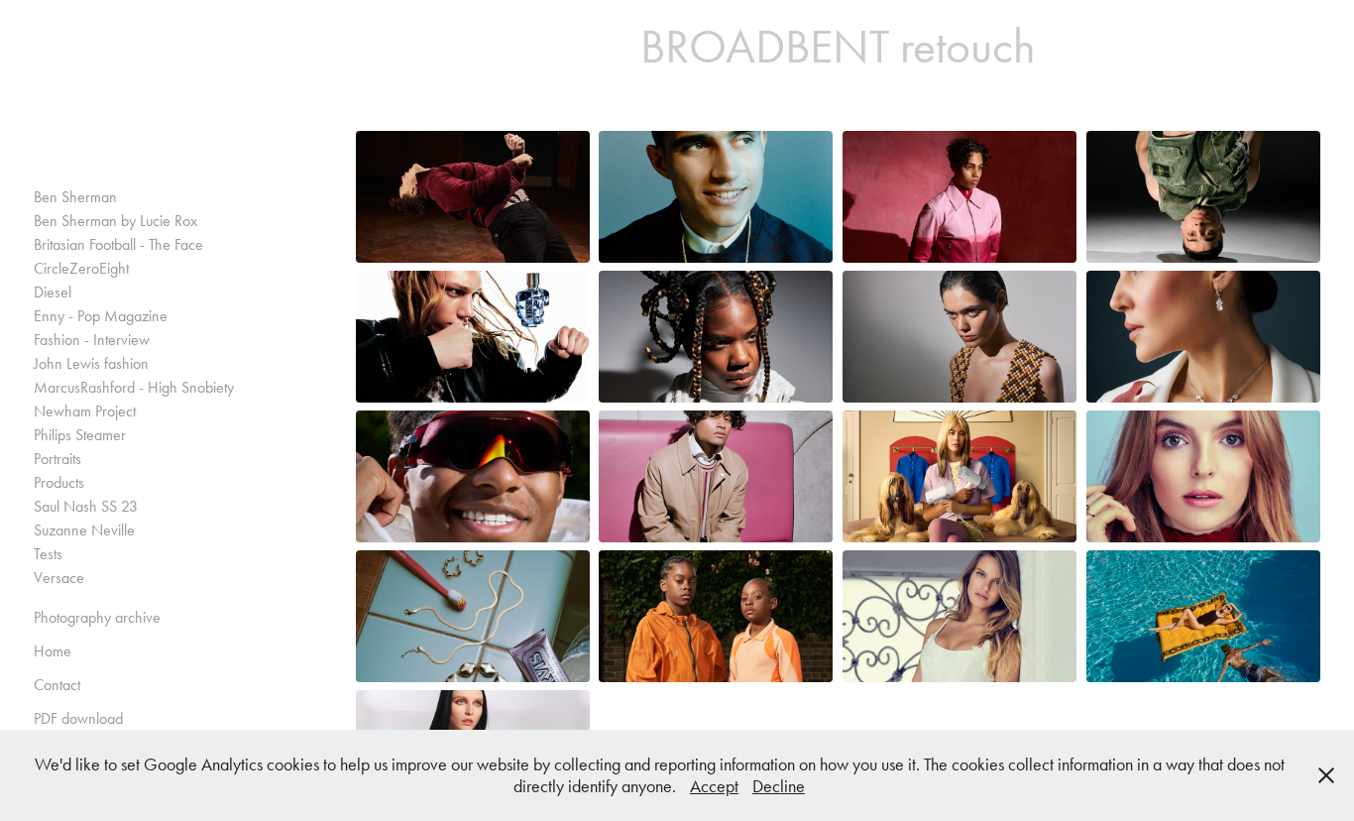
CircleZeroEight (81, 268)
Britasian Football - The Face (118, 244)
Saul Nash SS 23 (86, 506)
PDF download (78, 718)
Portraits (57, 458)
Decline (778, 786)
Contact (57, 684)
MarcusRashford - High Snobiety (134, 387)
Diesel (52, 292)
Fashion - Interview (92, 339)
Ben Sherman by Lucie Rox (115, 220)
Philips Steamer (80, 434)
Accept (714, 786)
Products (59, 482)
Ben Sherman (75, 196)
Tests (48, 553)
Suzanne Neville (84, 530)
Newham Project (85, 411)
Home (52, 651)
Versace (59, 577)
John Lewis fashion (91, 363)
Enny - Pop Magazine (101, 315)
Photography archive (97, 617)
